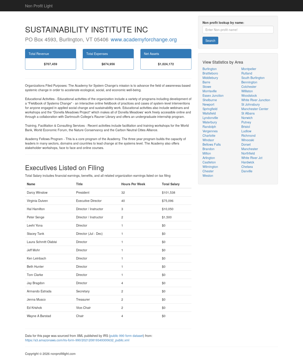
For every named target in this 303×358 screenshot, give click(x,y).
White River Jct (251, 157)
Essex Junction (213, 95)
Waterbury (210, 122)
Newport (208, 104)
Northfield (248, 153)
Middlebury (210, 77)
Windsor (208, 140)
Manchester (249, 149)
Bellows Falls (212, 144)
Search (210, 40)
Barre (206, 82)
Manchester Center (254, 109)
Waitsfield (209, 113)
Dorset (246, 144)
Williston (247, 91)
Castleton (209, 162)
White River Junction (255, 100)
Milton (207, 153)
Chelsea (247, 166)
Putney (246, 122)
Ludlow (246, 131)
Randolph (209, 126)
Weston (208, 175)
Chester (208, 171)
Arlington (209, 157)
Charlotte (209, 135)
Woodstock (249, 95)
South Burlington (253, 77)
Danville (246, 171)
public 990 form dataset (126, 335)
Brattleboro (210, 73)
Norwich (247, 117)
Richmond (248, 135)
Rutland (246, 73)
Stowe (207, 86)
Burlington (210, 68)
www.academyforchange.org (144, 39)
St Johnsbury (250, 104)
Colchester (248, 86)
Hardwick (247, 162)
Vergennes (210, 131)
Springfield (210, 109)
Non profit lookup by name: (223, 22)
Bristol (245, 126)
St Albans (248, 113)
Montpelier (248, 68)
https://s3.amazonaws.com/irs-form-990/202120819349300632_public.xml (77, 340)
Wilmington (210, 166)
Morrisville (210, 91)
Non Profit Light (39, 5)
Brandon (208, 149)
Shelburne (210, 100)
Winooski (247, 140)
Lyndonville (210, 117)
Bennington (249, 82)
